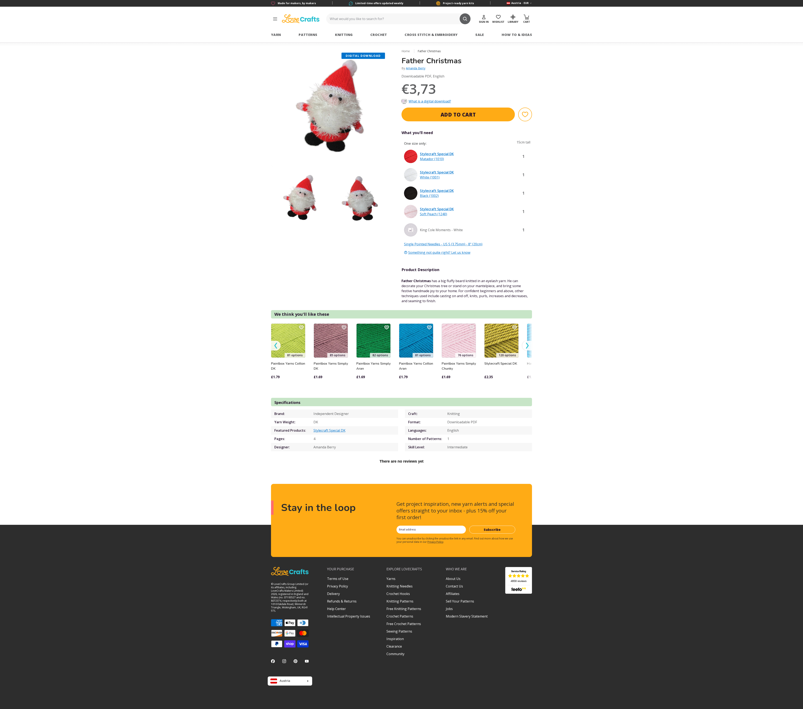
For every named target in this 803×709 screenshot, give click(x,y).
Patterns (308, 34)
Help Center (336, 608)
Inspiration (395, 639)
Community (395, 654)
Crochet (378, 34)
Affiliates (452, 593)
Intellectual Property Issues (348, 616)
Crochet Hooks (398, 593)
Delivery (333, 593)
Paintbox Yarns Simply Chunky (459, 366)
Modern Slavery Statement (467, 616)
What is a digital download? (430, 101)
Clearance (394, 646)
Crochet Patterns (399, 616)
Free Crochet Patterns (403, 623)
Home (406, 51)
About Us (453, 578)
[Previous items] (276, 346)
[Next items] (527, 346)
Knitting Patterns (399, 601)
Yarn (276, 34)
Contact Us (454, 586)
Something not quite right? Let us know (439, 252)
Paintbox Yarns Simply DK (331, 366)
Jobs (449, 608)
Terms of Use (337, 578)
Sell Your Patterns (460, 601)
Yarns (390, 578)
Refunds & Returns (342, 601)
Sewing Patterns (399, 631)
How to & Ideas (517, 34)
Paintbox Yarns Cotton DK (288, 366)
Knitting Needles (399, 586)
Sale (479, 34)
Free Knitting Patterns (403, 608)
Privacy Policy (435, 542)
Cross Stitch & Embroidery (431, 34)
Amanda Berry (415, 68)
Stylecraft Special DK (500, 363)
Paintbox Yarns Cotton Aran (416, 366)
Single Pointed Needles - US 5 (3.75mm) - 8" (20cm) (443, 244)
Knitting (344, 34)
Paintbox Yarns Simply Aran (373, 366)
